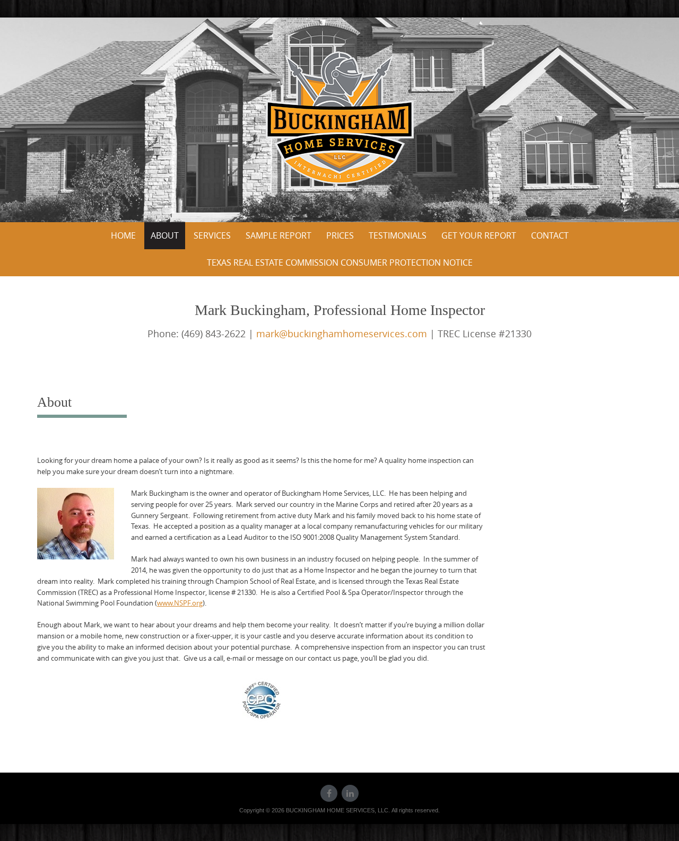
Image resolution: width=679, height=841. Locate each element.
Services (212, 235)
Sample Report (278, 235)
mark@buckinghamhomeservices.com (341, 333)
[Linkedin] (350, 793)
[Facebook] (328, 793)
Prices (340, 235)
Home (123, 235)
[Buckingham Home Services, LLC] (340, 117)
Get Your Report (478, 235)
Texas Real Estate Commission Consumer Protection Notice (340, 262)
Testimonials (397, 235)
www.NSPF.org (180, 603)
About (165, 235)
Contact (550, 235)
